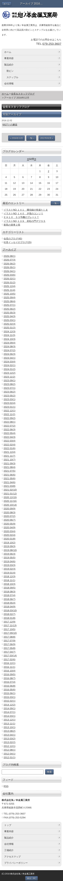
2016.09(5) (9, 674)
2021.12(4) (9, 452)
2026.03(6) (9, 275)
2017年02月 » (46, 138)
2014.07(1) (9, 712)
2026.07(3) (9, 259)
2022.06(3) (9, 429)
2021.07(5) (9, 471)
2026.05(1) (9, 267)
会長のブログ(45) (13, 238)
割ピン (10, 71)
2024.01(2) (9, 369)
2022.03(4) (9, 440)
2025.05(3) (9, 312)
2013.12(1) (9, 719)
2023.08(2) (9, 384)
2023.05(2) (9, 395)
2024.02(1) (9, 365)
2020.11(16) (10, 501)
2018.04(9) (9, 606)
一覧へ (31, 138)
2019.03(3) (9, 565)
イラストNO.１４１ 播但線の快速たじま (26, 209)
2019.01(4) (9, 572)
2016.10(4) (9, 670)
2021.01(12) (10, 493)
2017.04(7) (9, 652)
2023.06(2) (9, 391)
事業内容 (9, 58)
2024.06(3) (9, 354)
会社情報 (9, 83)
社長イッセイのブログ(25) (18, 242)
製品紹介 (9, 64)
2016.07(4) (9, 682)
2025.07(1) (9, 305)
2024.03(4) (9, 361)
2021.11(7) (9, 456)
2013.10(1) (9, 727)
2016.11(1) (9, 667)
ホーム (7, 4)
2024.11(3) (9, 335)
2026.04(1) (9, 271)
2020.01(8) (9, 538)
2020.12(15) (10, 497)
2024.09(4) (9, 342)
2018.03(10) (10, 610)
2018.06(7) (9, 599)
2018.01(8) (9, 618)
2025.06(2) (9, 309)
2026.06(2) (9, 263)
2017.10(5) (9, 629)
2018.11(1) (9, 580)
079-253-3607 (52, 43)
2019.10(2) (9, 542)
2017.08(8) (9, 637)
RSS (6, 786)
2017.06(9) (9, 644)
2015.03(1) (9, 697)
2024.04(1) (9, 358)
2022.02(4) (9, 444)
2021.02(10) (10, 489)
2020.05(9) (9, 523)
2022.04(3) (9, 437)
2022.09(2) (9, 418)
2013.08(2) (9, 731)
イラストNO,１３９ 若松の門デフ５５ (25, 221)
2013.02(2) (9, 742)
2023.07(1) (9, 388)
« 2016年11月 (16, 138)
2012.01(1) (9, 757)
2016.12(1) (9, 663)
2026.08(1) (9, 256)
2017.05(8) (9, 648)
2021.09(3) (9, 463)
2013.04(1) (9, 735)
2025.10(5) (9, 293)
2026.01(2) (9, 282)
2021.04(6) (9, 482)
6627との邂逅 (10, 124)
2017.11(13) (10, 625)
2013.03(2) (9, 738)
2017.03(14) (10, 655)
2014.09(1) (9, 708)
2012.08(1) (9, 750)
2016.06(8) (9, 686)
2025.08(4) (9, 301)
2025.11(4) (9, 290)
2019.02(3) (9, 569)
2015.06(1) (9, 693)
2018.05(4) (9, 603)
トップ (7, 825)
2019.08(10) (10, 550)
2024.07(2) (9, 350)
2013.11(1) (9, 723)
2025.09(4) (9, 297)
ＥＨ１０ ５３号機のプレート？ (21, 217)
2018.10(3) (9, 584)
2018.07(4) (9, 595)
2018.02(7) (9, 614)
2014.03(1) (9, 716)
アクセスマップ (12, 856)
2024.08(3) (9, 346)
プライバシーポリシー (16, 862)
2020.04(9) (9, 527)
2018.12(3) (9, 576)
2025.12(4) (9, 286)
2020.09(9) (9, 508)
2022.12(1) (9, 410)
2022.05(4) (9, 433)
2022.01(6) (9, 448)
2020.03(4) (9, 531)
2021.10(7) (9, 459)
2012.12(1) (9, 746)
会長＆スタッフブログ (23, 93)
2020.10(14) (10, 505)
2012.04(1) (9, 753)
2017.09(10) (10, 633)
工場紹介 (9, 850)
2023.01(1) (9, 407)
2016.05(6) (9, 689)
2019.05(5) (9, 557)
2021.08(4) (9, 467)
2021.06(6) (9, 474)
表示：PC (31, 878)
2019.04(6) (9, 561)
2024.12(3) (9, 331)
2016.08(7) (9, 678)
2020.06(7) (9, 520)
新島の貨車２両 (12, 224)
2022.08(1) (9, 422)
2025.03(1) (9, 320)
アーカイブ (9, 249)
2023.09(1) (9, 380)
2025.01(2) (9, 327)
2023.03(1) (9, 399)
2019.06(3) (9, 554)
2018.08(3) (9, 591)
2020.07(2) (9, 516)
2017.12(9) (9, 621)
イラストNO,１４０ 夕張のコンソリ (23, 213)
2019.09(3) (9, 546)
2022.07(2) (9, 425)
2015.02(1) (9, 701)
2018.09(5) (9, 587)
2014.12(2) (9, 704)
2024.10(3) (9, 339)
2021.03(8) (9, 486)
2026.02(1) (9, 278)
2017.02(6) (9, 659)
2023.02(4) (9, 403)
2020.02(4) (9, 535)
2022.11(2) (9, 414)
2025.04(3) (9, 316)
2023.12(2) (9, 373)
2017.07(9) (9, 640)
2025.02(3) (9, 324)
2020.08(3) (9, 512)
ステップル (12, 77)
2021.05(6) (9, 478)
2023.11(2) (9, 376)
